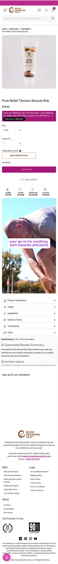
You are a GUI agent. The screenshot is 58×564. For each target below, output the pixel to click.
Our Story (7, 505)
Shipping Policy (36, 475)
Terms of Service (36, 490)
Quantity (6, 139)
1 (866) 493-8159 (32, 459)
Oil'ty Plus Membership (12, 475)
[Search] (53, 18)
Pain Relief (25, 29)
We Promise (8, 513)
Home (4, 29)
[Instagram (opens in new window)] (30, 538)
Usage (10, 307)
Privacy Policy (35, 483)
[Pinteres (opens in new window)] (25, 538)
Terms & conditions (37, 487)
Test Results (13, 326)
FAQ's (10, 332)
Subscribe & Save (10, 489)
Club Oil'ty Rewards (11, 472)
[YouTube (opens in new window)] (35, 538)
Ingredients (13, 313)
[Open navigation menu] (5, 10)
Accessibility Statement (39, 472)
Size (3, 125)
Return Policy (35, 479)
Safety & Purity (15, 319)
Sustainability (9, 509)
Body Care (14, 29)
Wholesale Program (11, 486)
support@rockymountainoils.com (36, 456)
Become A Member (14, 119)
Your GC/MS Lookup (11, 493)
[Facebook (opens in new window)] (20, 538)
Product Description (17, 300)
